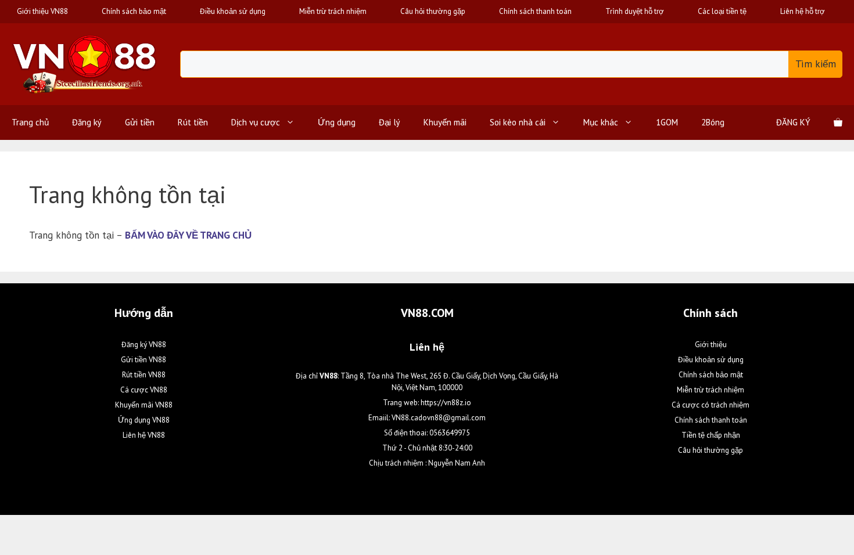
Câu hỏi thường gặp (432, 11)
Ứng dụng (337, 122)
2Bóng (712, 122)
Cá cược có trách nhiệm (710, 405)
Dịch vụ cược (255, 122)
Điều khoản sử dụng (232, 11)
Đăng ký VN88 (143, 344)
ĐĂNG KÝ (793, 122)
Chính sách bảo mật (134, 11)
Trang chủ (30, 122)
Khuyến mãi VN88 (144, 405)
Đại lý (389, 122)
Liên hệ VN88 (144, 435)
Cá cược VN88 (143, 390)
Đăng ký (87, 122)
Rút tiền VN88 (144, 375)
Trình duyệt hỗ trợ (634, 11)
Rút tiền (193, 122)
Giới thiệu (711, 344)
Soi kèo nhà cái (518, 122)
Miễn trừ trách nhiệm (333, 11)
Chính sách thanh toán (535, 11)
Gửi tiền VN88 (143, 360)
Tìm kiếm (815, 63)
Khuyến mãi (445, 122)
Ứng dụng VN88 (144, 420)
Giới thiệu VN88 (42, 11)
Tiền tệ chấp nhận (710, 435)
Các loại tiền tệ (722, 11)
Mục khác (600, 122)
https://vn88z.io (446, 403)
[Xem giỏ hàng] (838, 122)
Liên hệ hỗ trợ (802, 11)
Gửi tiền (140, 122)
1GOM (667, 122)
